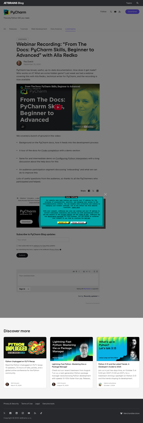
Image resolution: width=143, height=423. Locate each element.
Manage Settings (78, 222)
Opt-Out (87, 218)
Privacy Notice (66, 215)
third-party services (55, 216)
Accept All (63, 222)
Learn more (76, 207)
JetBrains (23, 418)
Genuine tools (48, 404)
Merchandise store (130, 414)
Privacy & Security (11, 404)
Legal (37, 404)
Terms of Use (83, 215)
